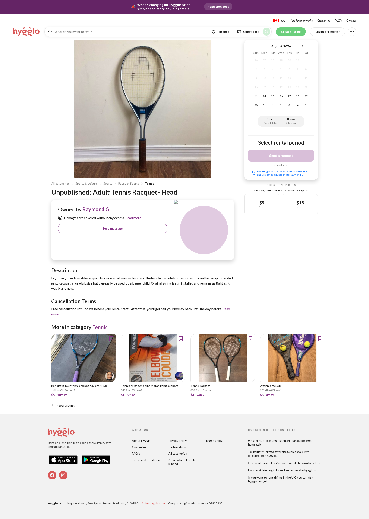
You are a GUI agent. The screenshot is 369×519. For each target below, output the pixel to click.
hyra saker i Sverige (274, 463)
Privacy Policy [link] (177, 440)
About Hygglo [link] (141, 440)
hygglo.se (314, 463)
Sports (107, 183)
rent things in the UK (282, 477)
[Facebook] (52, 475)
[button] (236, 7)
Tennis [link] (99, 327)
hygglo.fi (272, 455)
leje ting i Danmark (278, 440)
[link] (26, 31)
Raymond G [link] (95, 209)
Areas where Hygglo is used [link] (182, 462)
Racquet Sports (128, 183)
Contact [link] (351, 20)
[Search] (266, 32)
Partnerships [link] (177, 447)
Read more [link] (133, 218)
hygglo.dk (254, 444)
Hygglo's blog (214, 440)
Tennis (149, 183)
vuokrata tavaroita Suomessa (281, 452)
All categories (60, 183)
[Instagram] (63, 475)
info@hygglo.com (153, 503)
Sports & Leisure (86, 183)
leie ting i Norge (272, 470)
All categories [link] (177, 453)
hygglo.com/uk (257, 481)
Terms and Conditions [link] (146, 460)
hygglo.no (310, 470)
